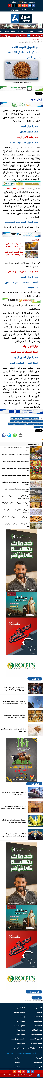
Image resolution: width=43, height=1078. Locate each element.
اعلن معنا (38, 1066)
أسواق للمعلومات (14, 188)
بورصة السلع (12, 424)
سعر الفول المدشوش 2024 (35, 421)
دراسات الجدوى (19, 1047)
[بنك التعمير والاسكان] (21, 560)
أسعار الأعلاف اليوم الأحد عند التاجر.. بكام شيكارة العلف (15, 504)
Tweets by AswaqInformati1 (33, 1001)
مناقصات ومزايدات (18, 1038)
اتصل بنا (17, 1066)
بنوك (23, 1016)
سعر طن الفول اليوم (27, 136)
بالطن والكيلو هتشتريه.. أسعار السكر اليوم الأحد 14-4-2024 (16, 511)
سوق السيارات (20, 1025)
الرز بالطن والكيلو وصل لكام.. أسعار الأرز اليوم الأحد (16, 524)
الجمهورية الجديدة (36, 1038)
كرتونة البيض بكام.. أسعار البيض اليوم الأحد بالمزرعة (17, 490)
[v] (21, 412)
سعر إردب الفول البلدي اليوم (23, 271)
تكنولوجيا (38, 1025)
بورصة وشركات (36, 1034)
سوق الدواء (21, 1029)
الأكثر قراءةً (34, 783)
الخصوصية (38, 1061)
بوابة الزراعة (21, 1020)
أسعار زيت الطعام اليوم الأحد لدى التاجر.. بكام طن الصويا (14, 246)
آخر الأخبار (35, 678)
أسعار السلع (36, 39)
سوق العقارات (37, 1029)
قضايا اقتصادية (36, 1043)
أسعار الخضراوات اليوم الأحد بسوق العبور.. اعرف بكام (15, 469)
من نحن (17, 1057)
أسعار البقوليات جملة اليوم (24, 351)
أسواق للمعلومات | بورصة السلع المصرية (21, 1053)
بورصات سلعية (10, 31)
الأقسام (39, 1007)
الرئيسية (39, 31)
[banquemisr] (21, 605)
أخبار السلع (29, 31)
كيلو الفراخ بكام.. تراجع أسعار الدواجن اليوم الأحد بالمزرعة (16, 483)
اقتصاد (20, 31)
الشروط (17, 1061)
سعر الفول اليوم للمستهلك (31, 418)
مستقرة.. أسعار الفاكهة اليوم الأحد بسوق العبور (16, 461)
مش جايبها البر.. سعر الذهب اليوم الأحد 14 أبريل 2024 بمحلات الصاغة (15, 497)
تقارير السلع (21, 1043)
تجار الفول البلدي (29, 346)
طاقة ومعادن (37, 1020)
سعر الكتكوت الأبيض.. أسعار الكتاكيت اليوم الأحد (15, 475)
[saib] (21, 636)
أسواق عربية (20, 1034)
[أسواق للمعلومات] (21, 666)
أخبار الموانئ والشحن (35, 1047)
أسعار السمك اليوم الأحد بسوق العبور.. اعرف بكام (14, 253)
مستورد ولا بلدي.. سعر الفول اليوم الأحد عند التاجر (15, 516)
